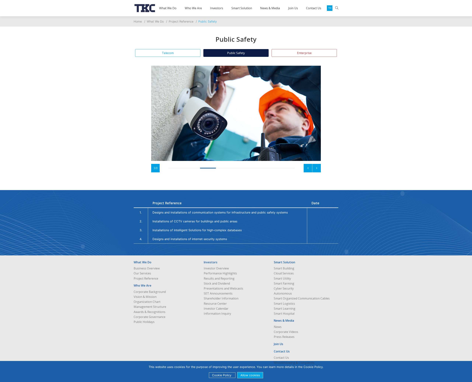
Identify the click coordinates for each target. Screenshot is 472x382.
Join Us (293, 8)
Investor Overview (216, 268)
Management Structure (150, 307)
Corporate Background (150, 292)
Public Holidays (144, 322)
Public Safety (207, 21)
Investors (216, 8)
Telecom (168, 53)
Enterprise (304, 53)
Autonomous (283, 293)
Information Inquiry (217, 314)
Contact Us (313, 8)
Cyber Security (284, 288)
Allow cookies (250, 375)
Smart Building (284, 268)
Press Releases (284, 337)
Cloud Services (284, 273)
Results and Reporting (219, 278)
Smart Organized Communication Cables (302, 298)
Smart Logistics (284, 304)
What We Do (167, 8)
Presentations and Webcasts (223, 288)
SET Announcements (218, 293)
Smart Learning (284, 309)
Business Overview (147, 268)
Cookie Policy (313, 367)
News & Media (270, 8)
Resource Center (215, 304)
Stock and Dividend (217, 283)
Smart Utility (282, 278)
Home (138, 21)
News (278, 327)
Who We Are (193, 8)
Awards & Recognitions (149, 312)
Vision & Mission (145, 297)
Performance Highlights (220, 273)
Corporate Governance (149, 317)
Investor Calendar (216, 309)
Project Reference (181, 21)
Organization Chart (147, 302)
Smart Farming (284, 283)
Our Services (142, 273)
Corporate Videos (286, 332)
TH (329, 8)
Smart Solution (241, 8)
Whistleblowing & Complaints (294, 363)
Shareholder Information (221, 298)
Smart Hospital (284, 314)
